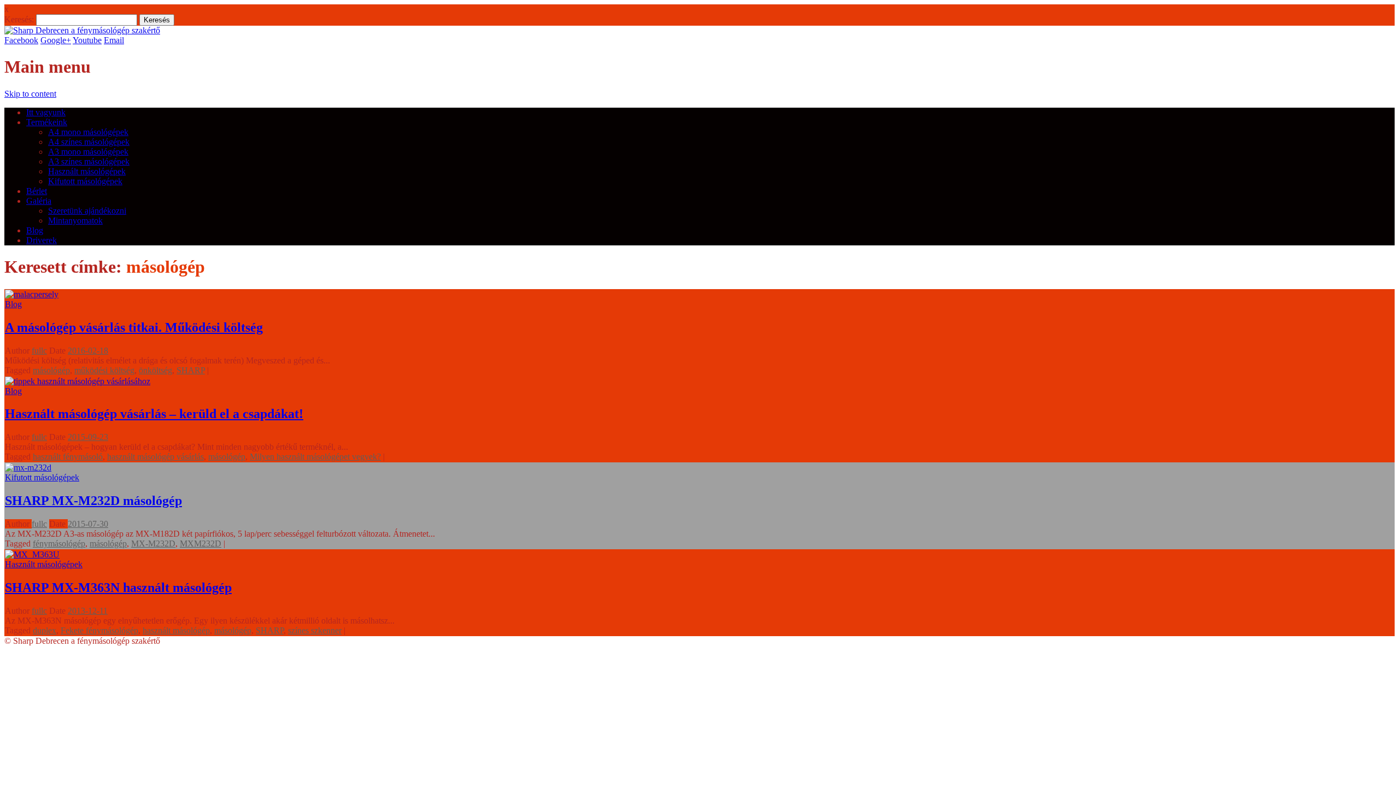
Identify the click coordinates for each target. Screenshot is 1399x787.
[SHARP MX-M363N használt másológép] (32, 554)
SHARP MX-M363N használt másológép (118, 587)
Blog (34, 230)
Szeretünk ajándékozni (87, 210)
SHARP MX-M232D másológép (93, 501)
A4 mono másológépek (88, 132)
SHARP (191, 370)
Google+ (55, 40)
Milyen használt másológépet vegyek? (315, 456)
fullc (39, 350)
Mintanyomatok (75, 220)
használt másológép (176, 630)
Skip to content (30, 93)
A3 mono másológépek (88, 151)
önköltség (155, 370)
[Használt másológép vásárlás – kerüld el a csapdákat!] (77, 381)
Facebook (21, 40)
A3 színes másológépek (89, 161)
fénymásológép (59, 543)
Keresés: (19, 19)
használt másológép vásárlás (155, 456)
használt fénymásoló (68, 456)
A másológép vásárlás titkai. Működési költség (134, 327)
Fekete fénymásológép (99, 630)
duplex (44, 630)
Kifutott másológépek (85, 181)
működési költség (104, 370)
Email (114, 40)
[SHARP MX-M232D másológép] (28, 467)
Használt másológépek (87, 171)
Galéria (38, 200)
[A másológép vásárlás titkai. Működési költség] (31, 294)
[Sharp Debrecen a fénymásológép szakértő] (82, 30)
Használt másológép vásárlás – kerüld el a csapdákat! (154, 414)
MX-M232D (153, 543)
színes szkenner (315, 630)
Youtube (87, 40)
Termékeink (46, 122)
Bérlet (36, 191)
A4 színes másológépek (89, 141)
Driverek (41, 240)
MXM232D (200, 543)
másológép (51, 370)
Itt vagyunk (46, 112)
